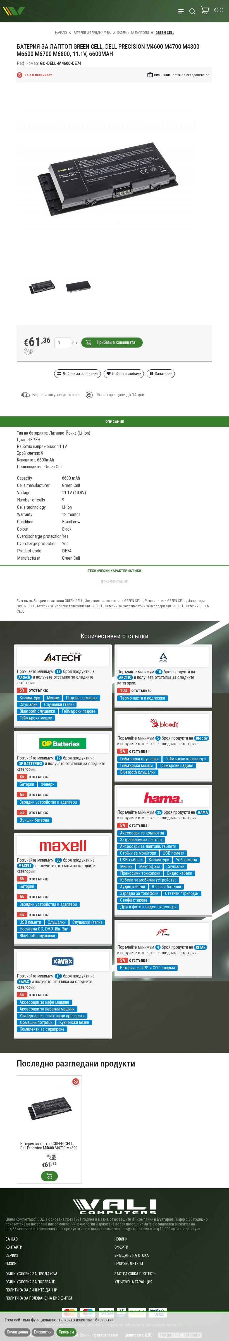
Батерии (27, 784)
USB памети (173, 853)
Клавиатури (30, 697)
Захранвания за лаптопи (141, 839)
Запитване (163, 373)
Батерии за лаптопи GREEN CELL (58, 601)
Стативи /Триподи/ (182, 893)
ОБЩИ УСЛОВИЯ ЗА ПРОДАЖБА (32, 1274)
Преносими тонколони (140, 873)
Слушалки (28, 704)
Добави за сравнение (80, 373)
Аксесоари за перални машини (47, 1009)
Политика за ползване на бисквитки (39, 1298)
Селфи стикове (133, 900)
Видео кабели (179, 873)
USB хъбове (131, 859)
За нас (12, 1239)
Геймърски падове (79, 711)
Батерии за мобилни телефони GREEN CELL (70, 606)
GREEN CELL (165, 33)
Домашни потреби (36, 1022)
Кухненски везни (74, 1022)
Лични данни (17, 1332)
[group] (114, 177)
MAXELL (25, 866)
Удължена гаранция (133, 1282)
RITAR (201, 947)
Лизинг (12, 1263)
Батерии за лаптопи (133, 33)
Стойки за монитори (138, 853)
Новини (121, 1239)
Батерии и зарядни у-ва (92, 33)
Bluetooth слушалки (37, 711)
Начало (61, 33)
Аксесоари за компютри (142, 833)
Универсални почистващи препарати (52, 1015)
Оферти (121, 1247)
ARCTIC (125, 677)
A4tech (24, 677)
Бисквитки (43, 1332)
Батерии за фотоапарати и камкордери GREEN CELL (144, 606)
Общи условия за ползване (30, 1282)
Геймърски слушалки (139, 758)
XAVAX (23, 981)
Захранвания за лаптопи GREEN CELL (113, 601)
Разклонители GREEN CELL (165, 601)
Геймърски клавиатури (185, 758)
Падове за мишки (81, 697)
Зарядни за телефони (139, 893)
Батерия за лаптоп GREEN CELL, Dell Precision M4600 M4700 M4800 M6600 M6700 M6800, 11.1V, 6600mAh (48, 1146)
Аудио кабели (132, 886)
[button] (178, 74)
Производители (129, 1263)
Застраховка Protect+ (135, 1274)
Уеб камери (186, 859)
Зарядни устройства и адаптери (48, 802)
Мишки (53, 697)
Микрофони (149, 866)
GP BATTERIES (30, 763)
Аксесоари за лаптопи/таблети (148, 846)
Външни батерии (34, 820)
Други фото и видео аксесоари (148, 906)
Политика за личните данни (31, 1290)
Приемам (66, 1332)
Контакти (14, 1247)
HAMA (203, 812)
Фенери (47, 784)
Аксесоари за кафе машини (44, 1002)
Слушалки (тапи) (59, 704)
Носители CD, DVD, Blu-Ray (44, 929)
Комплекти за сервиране (42, 1029)
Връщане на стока (132, 1255)
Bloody (201, 738)
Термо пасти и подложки (142, 698)
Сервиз (12, 1255)
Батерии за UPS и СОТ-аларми (147, 967)
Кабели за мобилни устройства (148, 880)
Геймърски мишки (36, 718)
